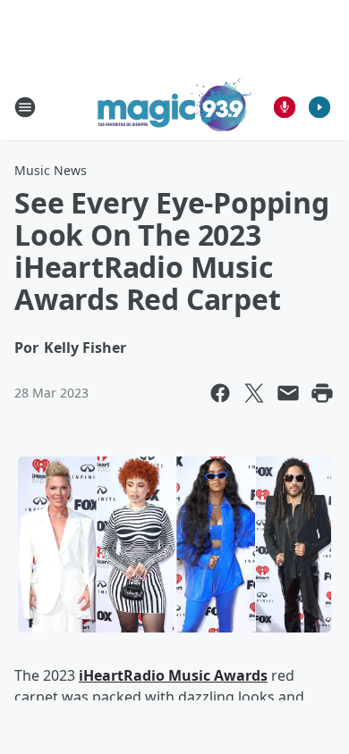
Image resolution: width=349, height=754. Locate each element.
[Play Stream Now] (319, 107)
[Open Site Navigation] (25, 107)
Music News (50, 170)
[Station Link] (175, 107)
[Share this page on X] (254, 393)
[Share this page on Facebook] (220, 393)
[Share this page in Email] (288, 393)
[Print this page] (322, 393)
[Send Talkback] (284, 107)
